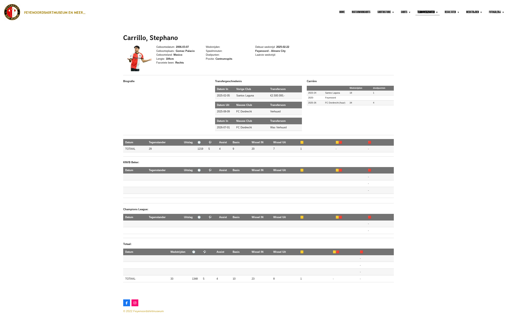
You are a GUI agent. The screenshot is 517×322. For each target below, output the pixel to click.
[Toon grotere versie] (137, 58)
